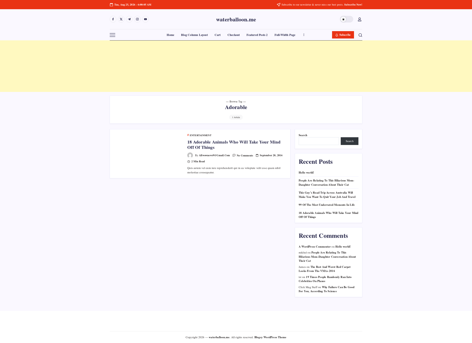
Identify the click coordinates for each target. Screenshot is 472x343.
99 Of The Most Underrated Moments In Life (327, 205)
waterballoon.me (236, 19)
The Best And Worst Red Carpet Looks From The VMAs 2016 (325, 269)
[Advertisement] (110, 66)
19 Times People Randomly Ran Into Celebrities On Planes (325, 279)
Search (303, 135)
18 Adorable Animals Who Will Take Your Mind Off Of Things (233, 144)
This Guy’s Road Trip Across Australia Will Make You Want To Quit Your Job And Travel (327, 194)
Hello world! (306, 172)
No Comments (245, 155)
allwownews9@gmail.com (214, 155)
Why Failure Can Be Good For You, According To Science (326, 289)
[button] (346, 19)
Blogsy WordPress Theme (270, 337)
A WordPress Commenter (315, 246)
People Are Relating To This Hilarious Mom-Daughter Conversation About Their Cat (326, 182)
